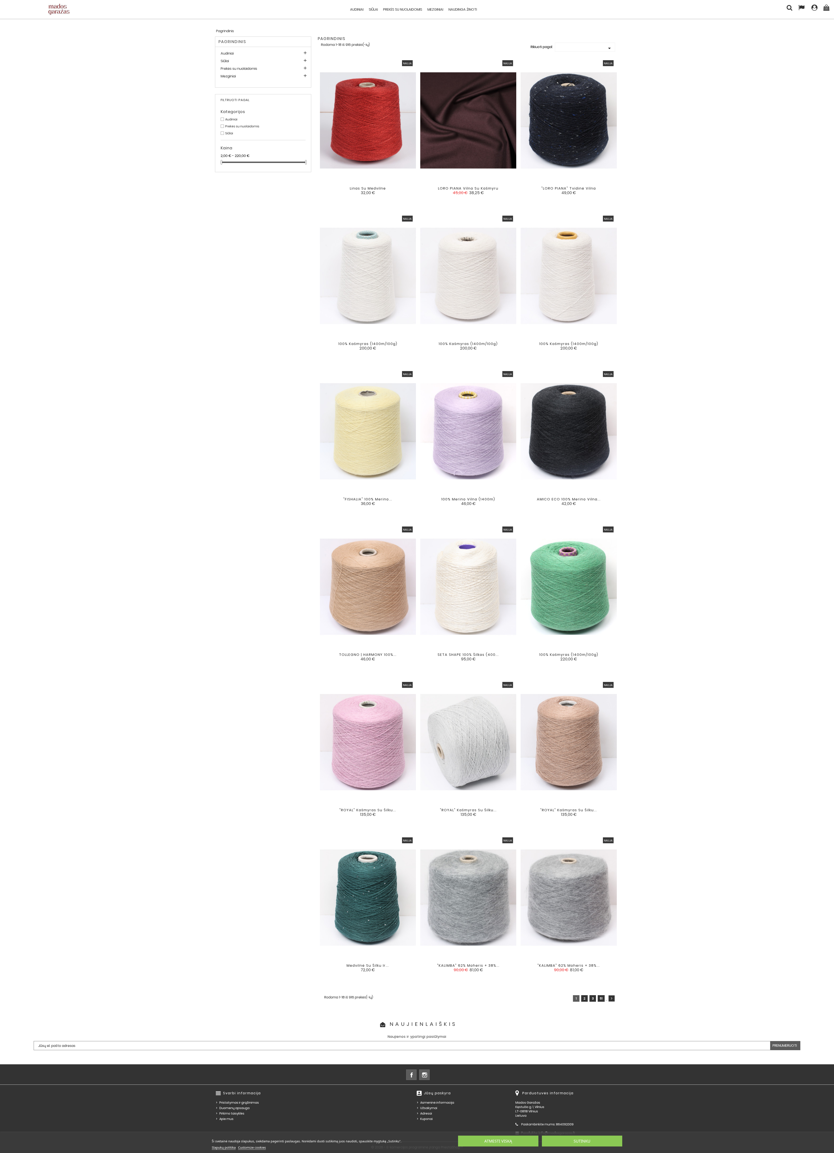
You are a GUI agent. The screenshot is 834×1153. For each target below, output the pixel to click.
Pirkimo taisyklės (231, 1113)
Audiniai (357, 9)
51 (601, 998)
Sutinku (582, 1141)
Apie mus (226, 1119)
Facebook (411, 1075)
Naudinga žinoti (462, 9)
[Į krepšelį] (350, 191)
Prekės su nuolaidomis (402, 9)
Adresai (426, 1113)
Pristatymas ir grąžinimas (239, 1102)
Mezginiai (435, 9)
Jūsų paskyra (437, 1093)
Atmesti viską (498, 1141)
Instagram (424, 1075)
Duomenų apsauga (234, 1108)
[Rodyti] (362, 191)
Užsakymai (428, 1108)
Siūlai (373, 9)
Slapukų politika (224, 1147)
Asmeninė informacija (437, 1102)
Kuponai (426, 1119)
